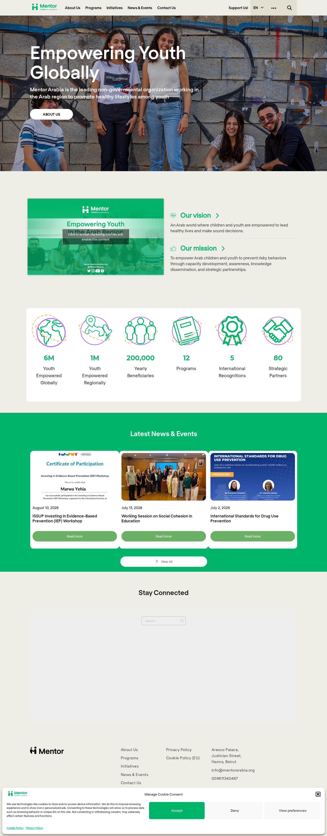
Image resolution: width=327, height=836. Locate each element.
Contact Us (166, 8)
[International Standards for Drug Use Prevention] (252, 477)
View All (166, 561)
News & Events (140, 8)
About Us (72, 8)
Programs (93, 8)
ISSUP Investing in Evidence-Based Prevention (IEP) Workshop (64, 518)
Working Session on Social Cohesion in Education (156, 518)
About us (51, 114)
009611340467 (225, 778)
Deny (235, 810)
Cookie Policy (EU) (183, 758)
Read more (75, 536)
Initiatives (115, 8)
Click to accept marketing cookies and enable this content (95, 236)
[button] (318, 794)
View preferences (292, 810)
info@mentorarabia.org (233, 770)
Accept (176, 810)
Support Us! (238, 8)
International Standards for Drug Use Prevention (244, 518)
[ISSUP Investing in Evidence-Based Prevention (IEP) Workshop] (74, 477)
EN (255, 8)
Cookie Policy (15, 827)
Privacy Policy (34, 827)
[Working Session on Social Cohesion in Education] (163, 477)
